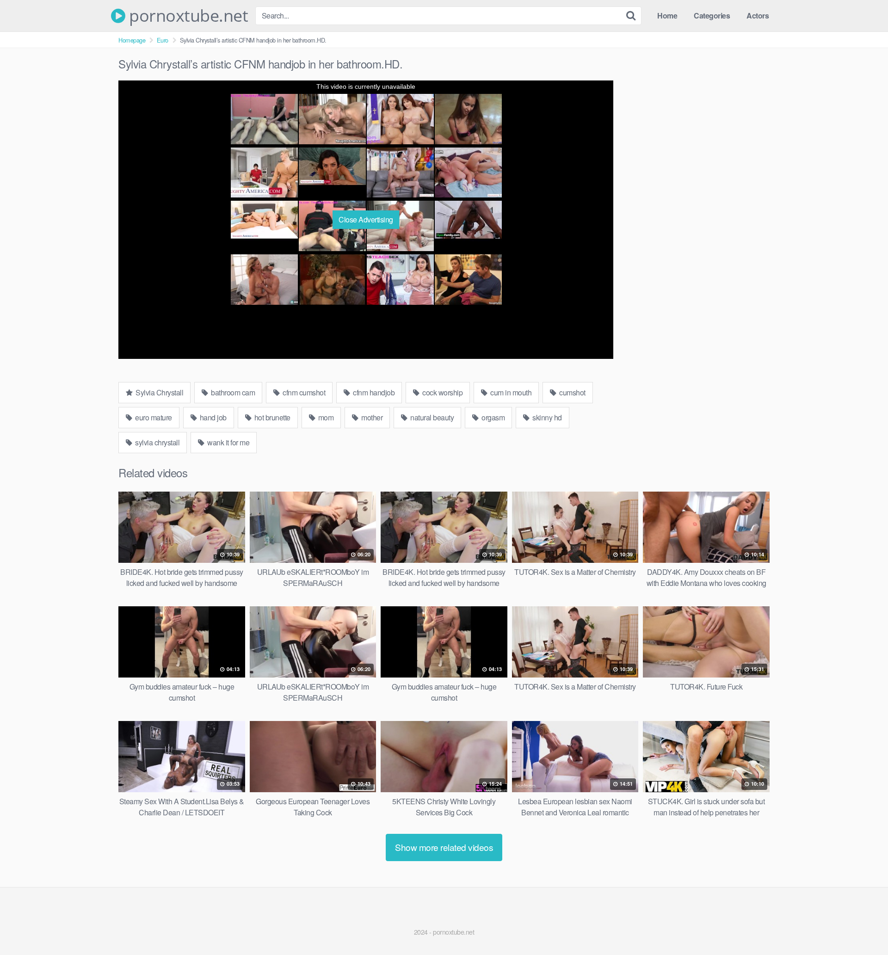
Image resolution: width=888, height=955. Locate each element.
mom (324, 417)
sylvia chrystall (157, 442)
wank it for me (228, 442)
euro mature (153, 417)
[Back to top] (862, 925)
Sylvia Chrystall (159, 392)
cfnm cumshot (303, 392)
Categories (712, 15)
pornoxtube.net (186, 15)
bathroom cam (232, 392)
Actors (757, 15)
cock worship (442, 392)
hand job (212, 417)
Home (667, 15)
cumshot (572, 392)
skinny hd (546, 417)
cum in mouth (510, 392)
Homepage (131, 40)
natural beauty (431, 417)
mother (371, 417)
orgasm (492, 417)
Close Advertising (366, 219)
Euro (162, 40)
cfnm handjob (373, 392)
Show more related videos (444, 847)
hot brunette (271, 417)
